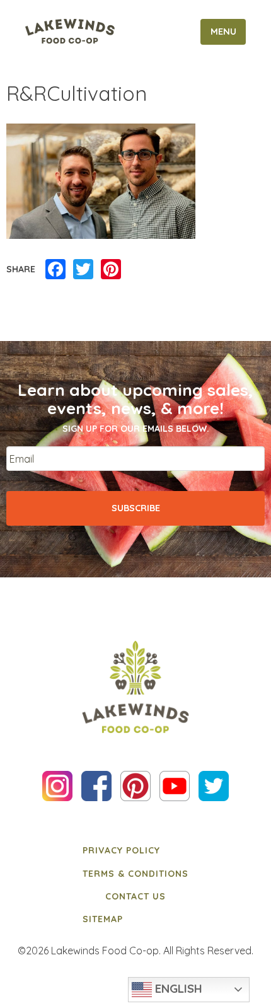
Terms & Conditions (135, 873)
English (177, 988)
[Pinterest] (111, 269)
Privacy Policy (121, 850)
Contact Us (135, 896)
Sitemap (103, 919)
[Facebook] (55, 269)
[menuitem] (135, 850)
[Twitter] (83, 269)
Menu (223, 31)
